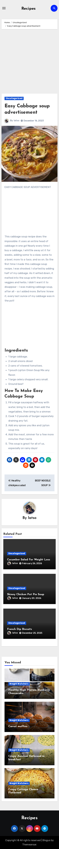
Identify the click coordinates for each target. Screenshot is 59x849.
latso (16, 120)
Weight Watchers (19, 684)
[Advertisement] (29, 62)
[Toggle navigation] (4, 8)
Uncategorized (14, 98)
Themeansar (29, 844)
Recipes (28, 9)
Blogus (46, 840)
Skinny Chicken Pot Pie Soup (25, 594)
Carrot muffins (17, 726)
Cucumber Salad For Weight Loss (28, 559)
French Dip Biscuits (19, 629)
